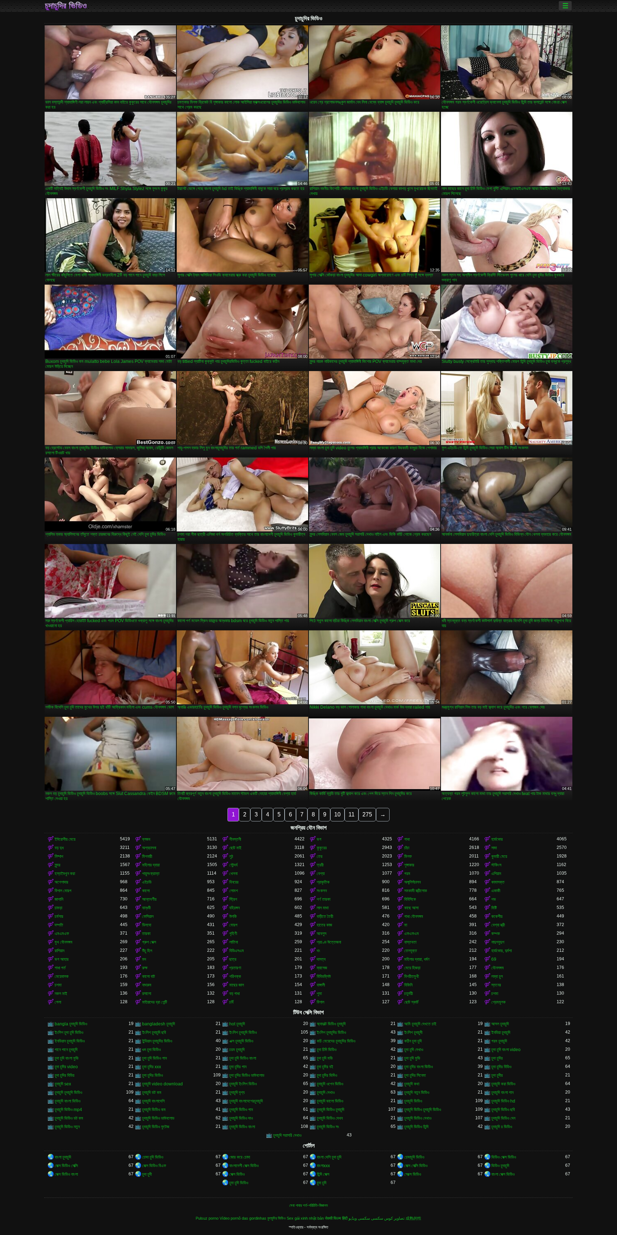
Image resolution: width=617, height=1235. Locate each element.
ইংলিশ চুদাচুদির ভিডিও (331, 1032)
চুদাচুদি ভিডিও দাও (241, 1118)
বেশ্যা (321, 873)
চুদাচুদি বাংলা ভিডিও (67, 1101)
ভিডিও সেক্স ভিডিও (503, 1157)
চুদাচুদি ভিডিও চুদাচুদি (330, 1109)
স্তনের (496, 985)
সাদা (494, 847)
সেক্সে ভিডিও (412, 1174)
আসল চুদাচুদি (500, 1023)
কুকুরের (322, 847)
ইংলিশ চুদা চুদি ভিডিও (69, 1032)
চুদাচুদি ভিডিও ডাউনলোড (158, 1118)
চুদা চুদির (497, 1058)
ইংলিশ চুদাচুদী (413, 1032)
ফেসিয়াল (148, 916)
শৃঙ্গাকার (409, 865)
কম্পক (495, 933)
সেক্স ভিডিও (237, 1174)
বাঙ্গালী (321, 985)
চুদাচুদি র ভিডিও (501, 1126)
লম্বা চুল (497, 976)
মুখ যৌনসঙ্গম (63, 942)
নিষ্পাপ (59, 856)
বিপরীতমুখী (411, 976)
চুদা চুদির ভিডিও (152, 1075)
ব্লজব (146, 839)
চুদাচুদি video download (162, 1083)
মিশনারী (147, 856)
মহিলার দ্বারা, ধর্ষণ (417, 959)
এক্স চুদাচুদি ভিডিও (241, 1041)
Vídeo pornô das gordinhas (243, 1218)
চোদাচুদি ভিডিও (414, 1157)
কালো (146, 890)
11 (351, 814)
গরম (407, 873)
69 (493, 959)
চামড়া (58, 907)
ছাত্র (232, 959)
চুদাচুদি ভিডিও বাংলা (242, 1126)
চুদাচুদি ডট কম (151, 1092)
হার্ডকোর (497, 839)
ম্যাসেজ (322, 967)
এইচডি (146, 882)
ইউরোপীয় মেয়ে (65, 839)
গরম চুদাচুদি (499, 1041)
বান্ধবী (146, 907)
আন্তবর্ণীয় (149, 899)
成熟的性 (413, 1218)
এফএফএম (411, 933)
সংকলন (322, 890)
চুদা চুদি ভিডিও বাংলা (242, 1058)
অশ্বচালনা (149, 847)
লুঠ (231, 856)
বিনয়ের (234, 882)
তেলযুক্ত (410, 950)
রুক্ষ (144, 967)
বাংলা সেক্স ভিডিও (503, 1174)
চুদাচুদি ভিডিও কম (154, 1109)
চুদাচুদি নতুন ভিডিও (416, 1092)
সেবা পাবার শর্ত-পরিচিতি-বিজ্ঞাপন (308, 1205)
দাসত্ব (321, 959)
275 (367, 814)
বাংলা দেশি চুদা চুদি (329, 1157)
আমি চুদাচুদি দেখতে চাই (420, 1023)
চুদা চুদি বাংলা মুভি (67, 1058)
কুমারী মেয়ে (499, 856)
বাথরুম (146, 985)
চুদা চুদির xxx (151, 1066)
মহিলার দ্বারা (151, 865)
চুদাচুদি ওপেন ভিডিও (330, 1083)
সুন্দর (57, 865)
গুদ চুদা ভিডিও (151, 1049)
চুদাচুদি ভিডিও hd (503, 1101)
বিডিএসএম (236, 950)
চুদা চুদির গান (237, 1066)
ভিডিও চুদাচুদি (500, 1165)
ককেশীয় (496, 916)
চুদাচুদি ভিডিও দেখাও (417, 1118)
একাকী (495, 890)
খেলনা (233, 873)
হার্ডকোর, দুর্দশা (501, 950)
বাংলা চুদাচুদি (63, 1157)
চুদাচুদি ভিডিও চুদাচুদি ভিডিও (422, 1109)
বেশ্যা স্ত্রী (498, 925)
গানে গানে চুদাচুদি (66, 1049)
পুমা (319, 993)
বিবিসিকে (410, 899)
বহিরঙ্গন (234, 907)
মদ (144, 959)
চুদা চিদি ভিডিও (326, 1049)
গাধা (407, 839)
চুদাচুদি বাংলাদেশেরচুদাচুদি (246, 1101)
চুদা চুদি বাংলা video (506, 1049)
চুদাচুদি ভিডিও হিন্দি (416, 1126)
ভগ (319, 839)
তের (319, 856)
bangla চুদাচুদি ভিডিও (71, 1023)
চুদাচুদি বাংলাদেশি (153, 1101)
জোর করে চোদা (239, 1157)
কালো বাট (148, 976)
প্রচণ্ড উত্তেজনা (329, 942)
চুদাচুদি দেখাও (326, 1092)
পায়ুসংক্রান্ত (151, 873)
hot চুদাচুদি (237, 1023)
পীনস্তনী (235, 839)
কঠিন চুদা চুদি (413, 1041)
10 (337, 814)
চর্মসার (59, 916)
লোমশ (233, 890)
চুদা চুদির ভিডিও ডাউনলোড (246, 1075)
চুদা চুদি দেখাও (413, 1049)
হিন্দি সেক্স (323, 1174)
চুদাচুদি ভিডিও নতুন (67, 1126)
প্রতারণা (235, 967)
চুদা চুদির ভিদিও (327, 1075)
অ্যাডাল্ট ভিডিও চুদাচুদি (331, 1023)
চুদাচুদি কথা (411, 1083)
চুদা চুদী (147, 1174)
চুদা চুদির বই (325, 1066)
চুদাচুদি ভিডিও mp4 (68, 1109)
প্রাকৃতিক (323, 882)
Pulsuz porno (207, 1218)
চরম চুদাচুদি (237, 1049)
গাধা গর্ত (60, 967)
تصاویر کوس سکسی (388, 1218)
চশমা (58, 985)
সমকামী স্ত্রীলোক (415, 890)
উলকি (233, 916)
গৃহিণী (233, 933)
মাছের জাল (236, 985)
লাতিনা (233, 942)
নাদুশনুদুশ (497, 942)
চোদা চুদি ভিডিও (152, 1157)
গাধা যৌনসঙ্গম (413, 916)
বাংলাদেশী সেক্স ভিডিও (244, 1165)
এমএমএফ (62, 933)
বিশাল (320, 1002)
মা (405, 925)
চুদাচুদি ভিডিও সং (328, 1126)
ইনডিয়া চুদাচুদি (500, 1032)
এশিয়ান (496, 873)
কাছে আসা (411, 907)
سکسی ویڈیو (359, 1218)
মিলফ (408, 856)
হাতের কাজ (324, 925)
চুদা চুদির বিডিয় (64, 1075)
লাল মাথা (322, 907)
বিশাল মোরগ (63, 890)
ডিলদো (146, 925)
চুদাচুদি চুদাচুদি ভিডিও (68, 1092)
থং (318, 950)
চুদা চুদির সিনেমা (415, 1075)
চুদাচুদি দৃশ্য (237, 1092)
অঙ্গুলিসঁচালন (412, 882)
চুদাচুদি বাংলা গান (502, 1092)
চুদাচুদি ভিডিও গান (241, 1109)
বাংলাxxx (323, 1165)
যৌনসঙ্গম (497, 967)
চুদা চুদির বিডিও (501, 1066)
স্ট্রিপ (233, 899)
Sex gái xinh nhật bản (305, 1218)
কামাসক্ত (498, 882)
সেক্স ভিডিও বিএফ (154, 1165)
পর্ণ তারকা (323, 899)
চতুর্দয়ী (408, 993)
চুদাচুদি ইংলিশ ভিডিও (243, 1083)
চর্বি (231, 1002)
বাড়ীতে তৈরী (325, 916)
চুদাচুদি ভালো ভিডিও (330, 1101)
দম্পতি (59, 925)
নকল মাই (61, 993)
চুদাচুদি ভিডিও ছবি (503, 1109)
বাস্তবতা (410, 942)
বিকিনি (408, 985)
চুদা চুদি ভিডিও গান (154, 1058)
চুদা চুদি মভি (325, 1058)
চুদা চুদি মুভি (412, 1058)
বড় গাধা (234, 993)
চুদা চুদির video (66, 1066)
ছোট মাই (235, 847)
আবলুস (321, 933)
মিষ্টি (494, 907)
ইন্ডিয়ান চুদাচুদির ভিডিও (157, 1041)
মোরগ (233, 925)
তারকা (146, 933)
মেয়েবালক (62, 976)
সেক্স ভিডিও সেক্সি (66, 1165)
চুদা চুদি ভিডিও (238, 1182)
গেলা (58, 1002)
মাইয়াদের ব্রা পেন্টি (154, 1002)
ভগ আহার (62, 959)
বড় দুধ (59, 847)
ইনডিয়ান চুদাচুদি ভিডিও (70, 1041)
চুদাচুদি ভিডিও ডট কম (69, 1118)
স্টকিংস (496, 865)
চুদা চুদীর (497, 1075)
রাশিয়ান (59, 950)
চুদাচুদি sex (63, 1083)
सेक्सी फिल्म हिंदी (336, 1218)
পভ (493, 899)
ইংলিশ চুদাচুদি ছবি (154, 1032)
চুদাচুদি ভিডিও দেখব (330, 1118)
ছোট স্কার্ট (411, 1002)
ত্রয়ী (320, 865)
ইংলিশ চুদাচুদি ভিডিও (243, 1032)
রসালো (146, 993)
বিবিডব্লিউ (324, 976)
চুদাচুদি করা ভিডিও (503, 1083)
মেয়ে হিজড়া (412, 967)
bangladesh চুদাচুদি (158, 1023)
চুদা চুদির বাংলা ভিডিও (418, 1066)
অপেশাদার (61, 882)
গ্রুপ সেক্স (149, 942)
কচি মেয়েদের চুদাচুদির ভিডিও (336, 1041)
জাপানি (59, 899)
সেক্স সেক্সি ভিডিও (415, 1165)
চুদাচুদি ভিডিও (413, 1101)
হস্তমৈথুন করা (65, 873)
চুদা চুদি (321, 1182)
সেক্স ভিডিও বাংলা (66, 1174)
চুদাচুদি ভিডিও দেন (503, 1118)
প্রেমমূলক (498, 1002)
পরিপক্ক (235, 976)
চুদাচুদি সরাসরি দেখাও (287, 1135)
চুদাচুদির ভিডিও (66, 5)
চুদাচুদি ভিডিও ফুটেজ (155, 1126)
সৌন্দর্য (233, 865)
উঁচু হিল (147, 950)
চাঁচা (406, 847)
